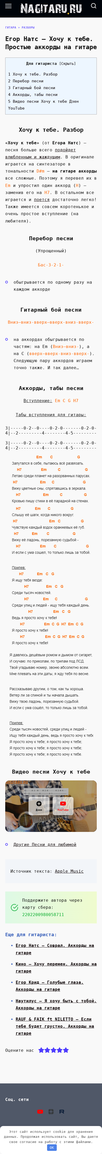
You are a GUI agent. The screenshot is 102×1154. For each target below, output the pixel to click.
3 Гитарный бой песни (31, 87)
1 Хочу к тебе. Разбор (33, 74)
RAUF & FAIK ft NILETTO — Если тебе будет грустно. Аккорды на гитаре (55, 1026)
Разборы (28, 27)
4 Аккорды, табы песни (33, 94)
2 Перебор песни (25, 81)
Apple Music (69, 871)
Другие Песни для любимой (45, 844)
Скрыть (67, 63)
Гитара (10, 27)
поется (42, 199)
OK (52, 1148)
